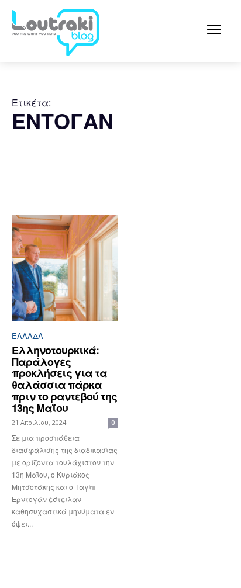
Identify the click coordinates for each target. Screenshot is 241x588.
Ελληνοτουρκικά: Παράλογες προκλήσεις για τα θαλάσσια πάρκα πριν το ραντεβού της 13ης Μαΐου (64, 379)
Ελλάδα (27, 335)
